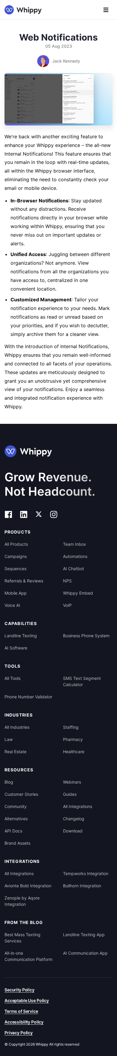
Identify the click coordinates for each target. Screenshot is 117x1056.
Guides (69, 794)
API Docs (13, 830)
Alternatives (16, 818)
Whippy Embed (78, 593)
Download (72, 830)
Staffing (71, 727)
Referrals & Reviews (23, 580)
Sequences (15, 568)
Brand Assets (17, 843)
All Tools (12, 678)
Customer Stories (21, 794)
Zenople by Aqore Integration (22, 901)
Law (8, 739)
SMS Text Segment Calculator (82, 681)
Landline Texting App (84, 934)
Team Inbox (74, 544)
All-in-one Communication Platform (28, 956)
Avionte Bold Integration (27, 885)
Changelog (73, 818)
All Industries (16, 727)
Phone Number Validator (28, 696)
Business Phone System (86, 635)
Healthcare (73, 751)
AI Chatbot (73, 568)
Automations (75, 556)
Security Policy (19, 989)
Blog (8, 781)
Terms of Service (21, 1011)
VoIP (67, 605)
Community (15, 806)
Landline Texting (20, 635)
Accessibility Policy (24, 1021)
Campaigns (15, 556)
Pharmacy (73, 739)
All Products (16, 544)
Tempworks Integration (85, 873)
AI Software (15, 647)
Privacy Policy (18, 1032)
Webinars (72, 781)
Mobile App (15, 593)
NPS (67, 580)
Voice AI (12, 605)
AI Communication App (85, 953)
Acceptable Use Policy (26, 1000)
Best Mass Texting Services (22, 937)
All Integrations (77, 806)
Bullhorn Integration (82, 885)
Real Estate (15, 751)
